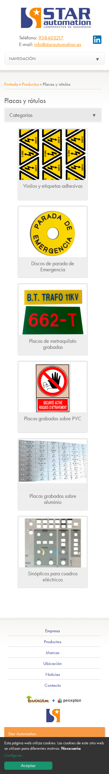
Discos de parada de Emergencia (52, 266)
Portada (11, 84)
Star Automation (22, 734)
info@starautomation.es (57, 44)
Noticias (52, 674)
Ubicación (52, 663)
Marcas (52, 653)
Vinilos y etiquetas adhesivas (52, 185)
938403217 (51, 37)
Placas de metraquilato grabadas (52, 343)
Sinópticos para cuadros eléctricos (53, 576)
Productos (30, 84)
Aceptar (28, 765)
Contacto (53, 685)
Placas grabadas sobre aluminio (52, 498)
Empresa (52, 631)
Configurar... (14, 755)
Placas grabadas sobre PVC (52, 418)
